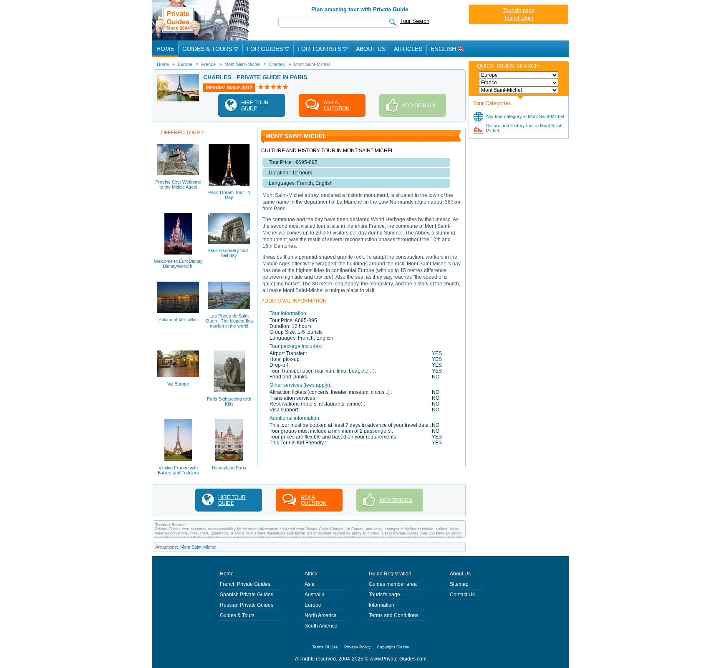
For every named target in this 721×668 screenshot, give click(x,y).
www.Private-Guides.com (398, 659)
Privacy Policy (357, 647)
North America (321, 615)
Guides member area (393, 584)
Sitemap (459, 584)
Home (165, 48)
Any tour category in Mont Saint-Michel (525, 116)
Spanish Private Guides (246, 594)
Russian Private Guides (246, 605)
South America (321, 626)
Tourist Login (518, 18)
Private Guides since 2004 (201, 20)
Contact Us (462, 594)
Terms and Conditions (393, 615)
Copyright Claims (393, 647)
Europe (313, 605)
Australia (315, 594)
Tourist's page (518, 10)
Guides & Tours (237, 615)
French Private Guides (245, 584)
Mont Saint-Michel (198, 547)
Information (381, 605)
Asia (310, 584)
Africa (311, 574)
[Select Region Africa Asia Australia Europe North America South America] (518, 75)
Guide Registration (390, 574)
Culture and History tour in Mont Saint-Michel (524, 128)
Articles (408, 48)
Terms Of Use (325, 647)
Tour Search (414, 21)
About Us (371, 48)
